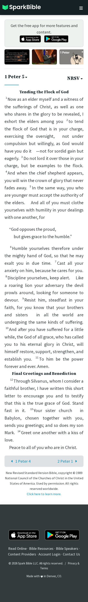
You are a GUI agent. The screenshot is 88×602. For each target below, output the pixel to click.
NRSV (73, 78)
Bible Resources (41, 548)
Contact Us (71, 554)
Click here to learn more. (44, 494)
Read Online (17, 548)
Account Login (49, 554)
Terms (44, 568)
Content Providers (22, 554)
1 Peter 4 (22, 461)
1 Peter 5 (14, 77)
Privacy (72, 563)
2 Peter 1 (65, 461)
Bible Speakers (67, 548)
